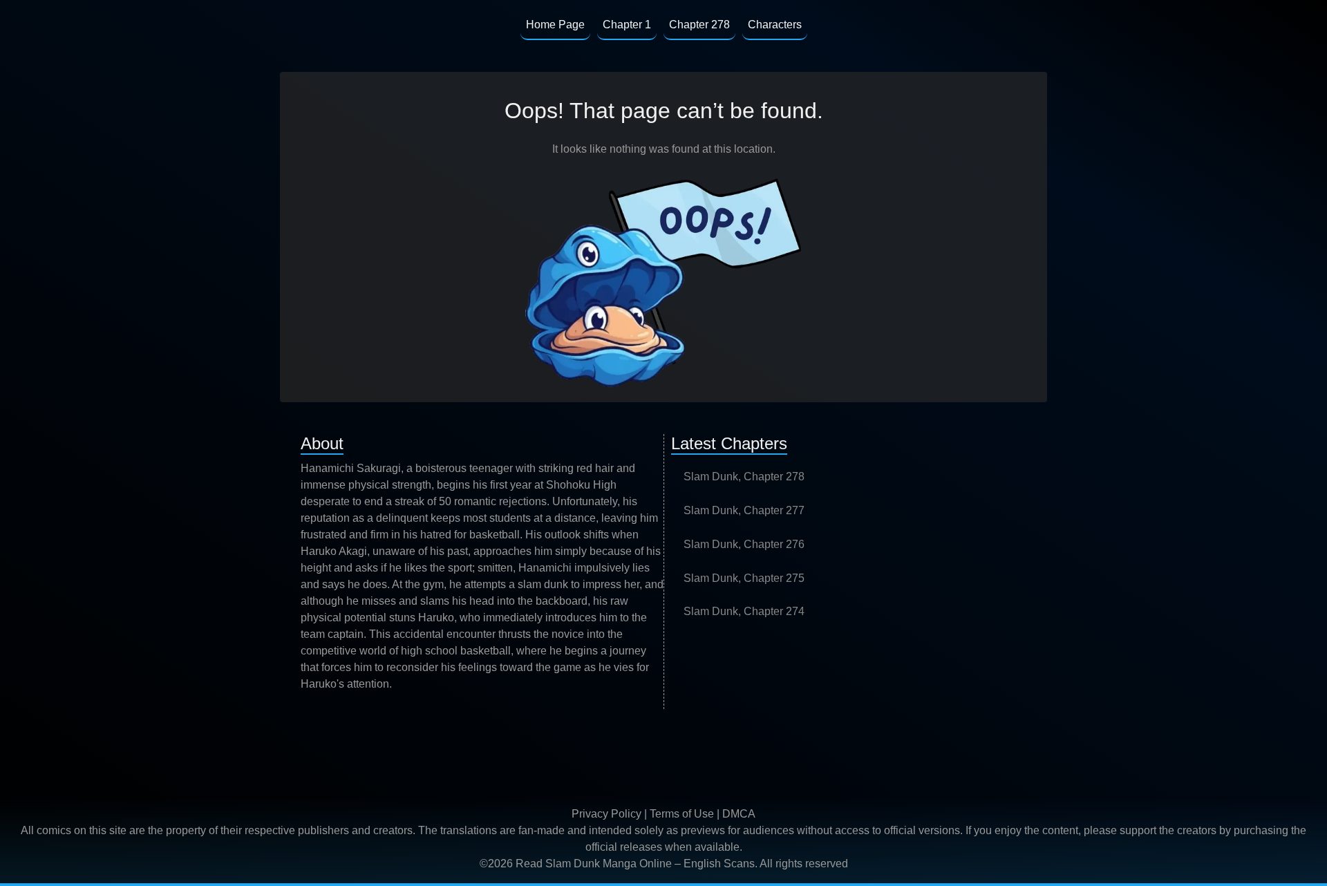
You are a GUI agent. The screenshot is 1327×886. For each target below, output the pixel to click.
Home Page (555, 24)
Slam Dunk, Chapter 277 (744, 510)
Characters (775, 24)
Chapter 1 (627, 24)
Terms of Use (682, 814)
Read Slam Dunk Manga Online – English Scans (635, 863)
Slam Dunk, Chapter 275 (744, 578)
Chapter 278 (699, 24)
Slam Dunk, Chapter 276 (744, 544)
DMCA (738, 814)
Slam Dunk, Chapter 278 (744, 476)
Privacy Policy (606, 814)
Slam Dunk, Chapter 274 (744, 611)
